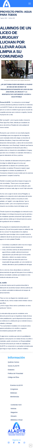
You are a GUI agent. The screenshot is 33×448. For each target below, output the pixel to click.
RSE (14, 18)
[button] (29, 3)
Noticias (10, 18)
